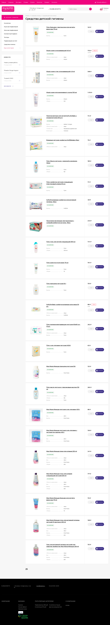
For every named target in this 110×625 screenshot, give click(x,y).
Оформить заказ (22, 609)
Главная (4, 2)
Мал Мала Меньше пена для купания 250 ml (61, 451)
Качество (39, 2)
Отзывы (26, 2)
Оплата (32, 2)
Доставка (18, 2)
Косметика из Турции (54, 605)
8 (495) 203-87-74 (55, 9)
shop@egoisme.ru (40, 586)
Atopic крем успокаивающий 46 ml (58, 50)
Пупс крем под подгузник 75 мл (57, 262)
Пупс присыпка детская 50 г (56, 283)
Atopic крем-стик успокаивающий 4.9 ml (60, 71)
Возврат (47, 2)
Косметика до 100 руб (40, 607)
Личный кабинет (22, 607)
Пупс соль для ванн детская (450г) (58, 345)
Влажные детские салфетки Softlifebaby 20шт (62, 140)
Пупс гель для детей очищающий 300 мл (60, 242)
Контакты (54, 2)
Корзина (20, 605)
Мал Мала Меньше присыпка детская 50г (61, 366)
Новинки (10, 2)
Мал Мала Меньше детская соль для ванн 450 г (63, 409)
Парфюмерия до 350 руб (41, 605)
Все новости (7, 86)
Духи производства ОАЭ (55, 607)
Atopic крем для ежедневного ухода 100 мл (61, 92)
